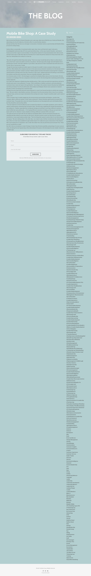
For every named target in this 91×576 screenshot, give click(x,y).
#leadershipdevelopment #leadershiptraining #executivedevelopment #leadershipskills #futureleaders (75, 322)
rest (67, 523)
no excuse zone (70, 511)
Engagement (61, 2)
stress (68, 543)
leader (68, 479)
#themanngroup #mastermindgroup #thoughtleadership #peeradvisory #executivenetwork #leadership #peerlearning (75, 398)
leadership (19, 37)
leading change (70, 488)
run (67, 531)
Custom (67, 2)
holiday (68, 473)
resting (68, 525)
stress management (71, 545)
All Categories (70, 39)
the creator (69, 550)
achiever (68, 430)
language (69, 477)
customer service (71, 454)
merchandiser (70, 497)
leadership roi (70, 486)
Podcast (9, 2)
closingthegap (70, 443)
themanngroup (70, 554)
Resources (80, 2)
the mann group (70, 552)
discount (68, 457)
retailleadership (70, 527)
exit (67, 466)
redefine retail (70, 520)
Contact (20, 2)
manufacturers (70, 495)
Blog (25, 2)
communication (70, 445)
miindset (68, 498)
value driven (69, 557)
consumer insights (71, 447)
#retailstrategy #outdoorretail (74, 352)
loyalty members (71, 491)
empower (68, 463)
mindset (68, 502)
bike (7, 37)
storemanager (70, 540)
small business (70, 534)
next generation (70, 509)
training (68, 556)
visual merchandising (72, 559)
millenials (68, 500)
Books (30, 2)
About (15, 2)
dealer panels (70, 456)
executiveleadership (71, 464)
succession (69, 547)
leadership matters (71, 484)
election (68, 459)
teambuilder (69, 549)
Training (54, 2)
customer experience (72, 452)
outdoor (68, 516)
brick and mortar (12, 37)
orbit (67, 515)
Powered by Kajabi (45, 572)
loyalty (68, 489)
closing (68, 441)
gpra (67, 470)
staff (67, 538)
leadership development (72, 482)
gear (67, 468)
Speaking (74, 2)
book (67, 436)
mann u (68, 493)
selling (68, 532)
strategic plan (70, 541)
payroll (68, 518)
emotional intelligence (72, 461)
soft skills (69, 536)
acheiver (68, 429)
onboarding (69, 513)
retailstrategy (70, 529)
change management (72, 439)
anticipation (69, 432)
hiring (68, 472)
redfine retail (70, 522)
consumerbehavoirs (71, 448)
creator (68, 450)
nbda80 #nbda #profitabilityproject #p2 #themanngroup (73, 505)
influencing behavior (71, 475)
